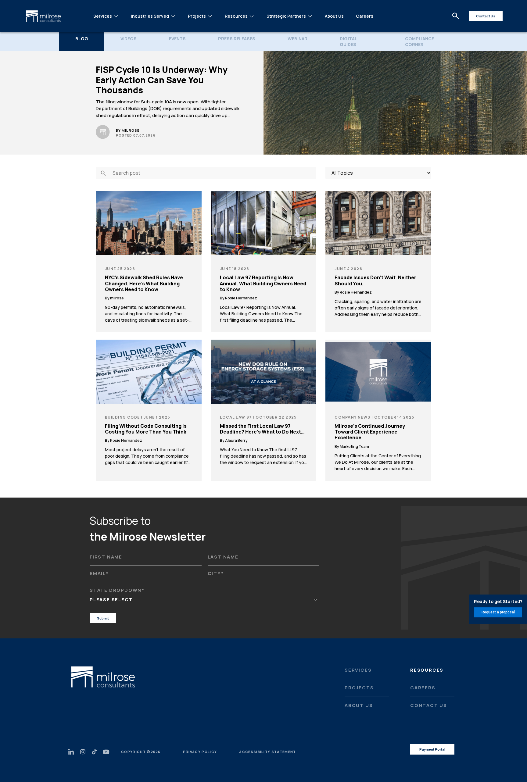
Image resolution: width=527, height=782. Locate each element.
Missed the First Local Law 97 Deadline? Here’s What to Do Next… (262, 429)
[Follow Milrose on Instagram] (83, 752)
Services (102, 16)
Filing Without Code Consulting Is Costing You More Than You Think (146, 429)
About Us (334, 16)
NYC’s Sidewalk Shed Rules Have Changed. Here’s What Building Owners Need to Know (144, 283)
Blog (81, 38)
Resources (236, 16)
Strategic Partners (286, 16)
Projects (197, 16)
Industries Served (150, 16)
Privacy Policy (200, 751)
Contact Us (428, 705)
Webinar (297, 38)
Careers (364, 16)
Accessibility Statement (267, 751)
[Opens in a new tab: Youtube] (106, 752)
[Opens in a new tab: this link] (94, 752)
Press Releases (236, 38)
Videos (128, 38)
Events (177, 38)
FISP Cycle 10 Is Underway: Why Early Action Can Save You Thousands (162, 80)
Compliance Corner (419, 41)
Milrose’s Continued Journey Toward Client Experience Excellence (370, 432)
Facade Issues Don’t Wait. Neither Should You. (375, 280)
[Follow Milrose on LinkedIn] (71, 752)
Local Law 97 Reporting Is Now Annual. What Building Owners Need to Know (263, 283)
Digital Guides (348, 41)
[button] (455, 16)
